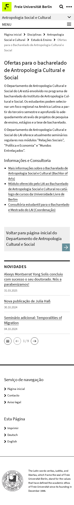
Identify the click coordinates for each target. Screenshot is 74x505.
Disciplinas (34, 34)
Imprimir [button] (12, 428)
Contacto (13, 395)
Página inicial (13, 34)
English (12, 441)
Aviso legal (14, 402)
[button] (8, 341)
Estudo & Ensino (41, 40)
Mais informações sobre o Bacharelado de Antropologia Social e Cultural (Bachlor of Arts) (38, 173)
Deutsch (12, 435)
